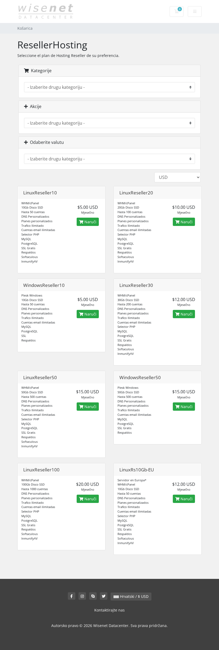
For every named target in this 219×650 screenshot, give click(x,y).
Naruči (89, 221)
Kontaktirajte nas (109, 610)
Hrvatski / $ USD (133, 596)
